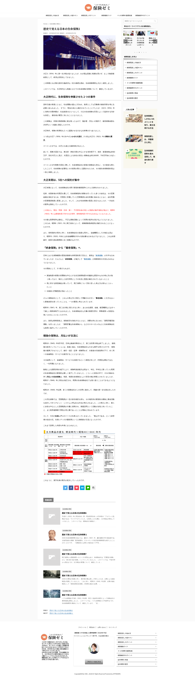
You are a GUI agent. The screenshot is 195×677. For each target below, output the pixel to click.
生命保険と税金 (132, 93)
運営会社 (92, 627)
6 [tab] (146, 52)
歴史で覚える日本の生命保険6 (74, 513)
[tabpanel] (129, 39)
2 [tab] (137, 52)
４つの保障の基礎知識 (124, 15)
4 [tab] (141, 52)
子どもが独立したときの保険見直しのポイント (128, 42)
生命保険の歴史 (132, 98)
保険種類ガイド (106, 15)
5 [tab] (144, 52)
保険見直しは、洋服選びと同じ (148, 139)
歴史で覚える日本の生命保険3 (74, 575)
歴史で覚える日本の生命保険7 (74, 554)
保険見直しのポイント (88, 15)
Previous (125, 41)
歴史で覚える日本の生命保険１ (74, 534)
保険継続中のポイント (142, 15)
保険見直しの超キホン (70, 15)
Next (155, 41)
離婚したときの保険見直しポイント (140, 41)
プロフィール (82, 627)
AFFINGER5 (116, 674)
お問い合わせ (102, 627)
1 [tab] (135, 52)
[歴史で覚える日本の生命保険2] (82, 488)
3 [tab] (139, 52)
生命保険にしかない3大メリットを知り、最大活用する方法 (149, 121)
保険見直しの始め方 (52, 15)
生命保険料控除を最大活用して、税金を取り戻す (149, 156)
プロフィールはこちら (94, 662)
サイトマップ (113, 627)
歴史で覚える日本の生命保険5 (74, 595)
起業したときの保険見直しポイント (152, 41)
